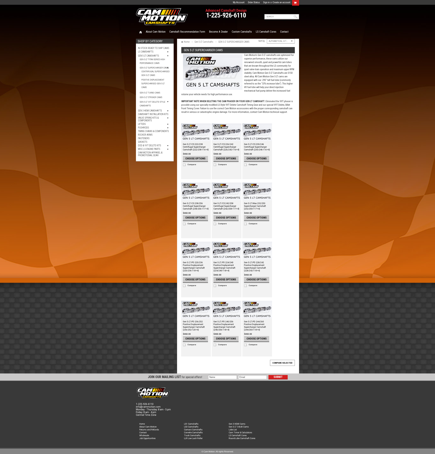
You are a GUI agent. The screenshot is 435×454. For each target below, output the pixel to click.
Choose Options (195, 158)
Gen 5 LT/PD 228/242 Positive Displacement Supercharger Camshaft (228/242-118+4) (255, 266)
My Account (239, 2)
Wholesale (144, 435)
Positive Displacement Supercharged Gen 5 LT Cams (153, 83)
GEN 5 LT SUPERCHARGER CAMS (154, 67)
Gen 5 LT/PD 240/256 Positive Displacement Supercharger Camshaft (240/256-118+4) (224, 325)
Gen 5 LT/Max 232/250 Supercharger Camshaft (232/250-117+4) (255, 206)
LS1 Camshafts (191, 424)
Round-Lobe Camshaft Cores (242, 438)
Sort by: (261, 41)
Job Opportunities (147, 438)
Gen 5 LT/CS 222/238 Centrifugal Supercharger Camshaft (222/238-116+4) (196, 147)
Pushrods (143, 127)
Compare (191, 164)
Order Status (254, 2)
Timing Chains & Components (153, 131)
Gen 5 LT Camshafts (148, 55)
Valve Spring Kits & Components (148, 119)
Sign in (266, 2)
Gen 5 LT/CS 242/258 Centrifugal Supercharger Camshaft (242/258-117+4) (226, 206)
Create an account (281, 2)
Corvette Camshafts (193, 432)
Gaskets (142, 142)
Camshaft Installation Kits (153, 114)
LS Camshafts (145, 51)
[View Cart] (295, 2)
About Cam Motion (148, 427)
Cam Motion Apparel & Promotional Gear (150, 154)
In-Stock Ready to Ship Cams (153, 48)
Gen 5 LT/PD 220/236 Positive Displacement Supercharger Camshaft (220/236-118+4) (194, 266)
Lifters (142, 124)
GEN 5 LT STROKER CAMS (151, 97)
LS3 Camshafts (191, 427)
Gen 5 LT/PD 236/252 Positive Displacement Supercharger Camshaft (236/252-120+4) (194, 325)
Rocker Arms (145, 134)
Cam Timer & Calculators (240, 432)
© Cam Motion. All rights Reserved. (218, 451)
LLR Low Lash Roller (193, 438)
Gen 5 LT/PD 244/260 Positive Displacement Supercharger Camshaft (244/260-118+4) (255, 325)
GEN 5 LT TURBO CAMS (150, 92)
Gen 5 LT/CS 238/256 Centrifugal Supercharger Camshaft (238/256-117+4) (196, 206)
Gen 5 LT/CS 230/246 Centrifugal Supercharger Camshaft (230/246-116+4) (257, 147)
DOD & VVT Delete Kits (149, 145)
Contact (143, 432)
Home (140, 32)
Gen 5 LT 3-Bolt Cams (239, 427)
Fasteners (144, 138)
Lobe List (233, 430)
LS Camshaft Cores (238, 435)
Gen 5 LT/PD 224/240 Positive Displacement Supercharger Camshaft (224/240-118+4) (224, 266)
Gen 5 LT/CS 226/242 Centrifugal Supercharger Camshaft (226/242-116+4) (226, 147)
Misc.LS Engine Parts (149, 149)
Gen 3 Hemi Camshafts (150, 110)
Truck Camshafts (192, 435)
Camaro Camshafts (193, 430)
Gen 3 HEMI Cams (237, 424)
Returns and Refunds (149, 430)
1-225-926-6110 (226, 15)
